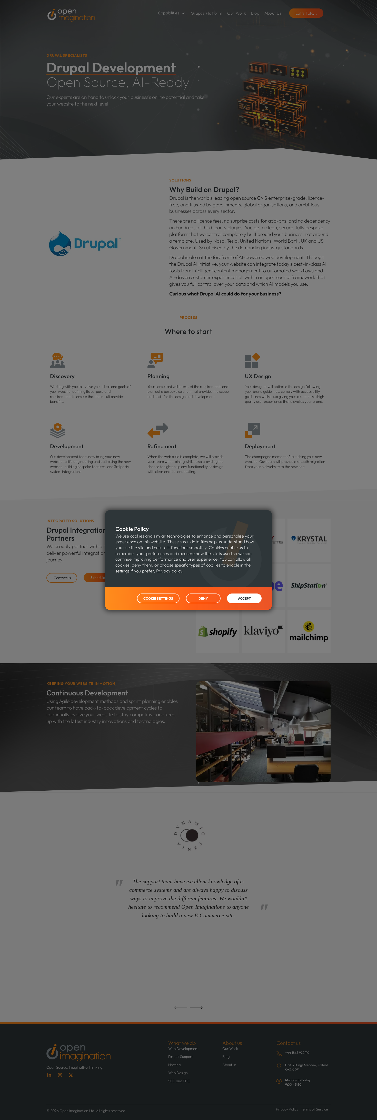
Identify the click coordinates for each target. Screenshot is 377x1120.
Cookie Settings (158, 598)
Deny (203, 598)
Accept (244, 598)
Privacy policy (169, 570)
